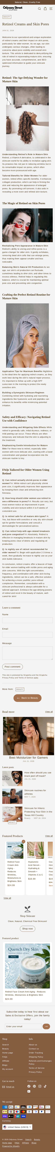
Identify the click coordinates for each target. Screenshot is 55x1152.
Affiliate (5, 1061)
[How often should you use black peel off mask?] (12, 778)
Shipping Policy (36, 1057)
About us (33, 1045)
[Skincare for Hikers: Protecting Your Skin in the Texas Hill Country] (12, 814)
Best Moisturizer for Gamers (28, 757)
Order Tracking (36, 1053)
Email (5, 629)
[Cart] (45, 9)
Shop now (27, 928)
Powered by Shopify (11, 1146)
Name (5, 614)
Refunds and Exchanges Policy (40, 1062)
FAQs (4, 1057)
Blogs (4, 1065)
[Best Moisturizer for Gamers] (28, 736)
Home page (7, 1053)
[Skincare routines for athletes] (12, 796)
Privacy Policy (8, 678)
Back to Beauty (29, 698)
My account (7, 1069)
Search (5, 1045)
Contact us (34, 1049)
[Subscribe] (46, 1026)
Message (7, 643)
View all (49, 711)
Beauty (7, 17)
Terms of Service (26, 678)
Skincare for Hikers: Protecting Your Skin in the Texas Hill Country (38, 811)
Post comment (12, 666)
